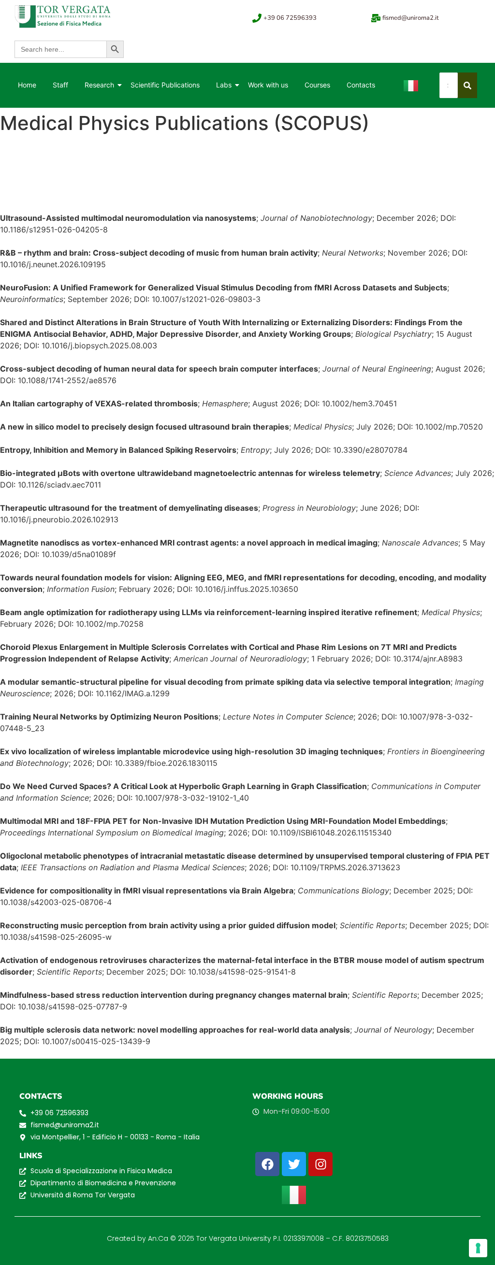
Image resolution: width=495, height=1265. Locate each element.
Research (99, 85)
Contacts (361, 85)
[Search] (467, 85)
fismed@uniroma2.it (410, 18)
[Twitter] (294, 1164)
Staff (60, 85)
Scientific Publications (165, 85)
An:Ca (158, 1238)
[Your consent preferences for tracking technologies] (478, 1248)
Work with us (268, 85)
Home (27, 85)
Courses (317, 85)
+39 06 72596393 (290, 18)
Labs (224, 85)
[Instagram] (320, 1164)
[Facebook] (267, 1164)
